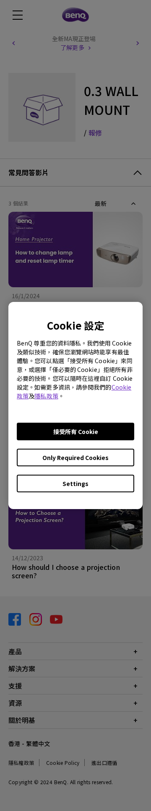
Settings (75, 483)
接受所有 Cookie (75, 431)
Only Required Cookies (75, 457)
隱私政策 (46, 396)
